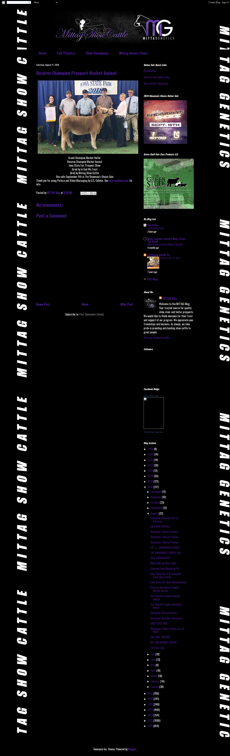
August (155, 513)
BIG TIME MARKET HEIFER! (163, 642)
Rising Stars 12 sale (170, 258)
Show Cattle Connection (156, 83)
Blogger (132, 749)
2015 (151, 704)
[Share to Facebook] (91, 193)
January (155, 687)
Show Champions (97, 53)
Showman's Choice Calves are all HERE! (167, 630)
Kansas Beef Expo (155, 228)
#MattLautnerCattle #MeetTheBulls (165, 244)
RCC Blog (152, 279)
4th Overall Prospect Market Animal (165, 597)
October (155, 502)
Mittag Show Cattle (151, 396)
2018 (151, 487)
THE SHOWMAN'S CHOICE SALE (165, 553)
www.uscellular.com (119, 181)
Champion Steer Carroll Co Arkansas (164, 519)
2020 (151, 476)
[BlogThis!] (85, 193)
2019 (151, 481)
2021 (151, 471)
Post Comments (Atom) (91, 314)
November (156, 497)
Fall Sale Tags (157, 648)
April (153, 671)
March (154, 676)
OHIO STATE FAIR (158, 623)
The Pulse (152, 225)
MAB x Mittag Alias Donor (163, 563)
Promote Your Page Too (153, 432)
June (153, 660)
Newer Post (43, 304)
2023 (151, 460)
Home (42, 53)
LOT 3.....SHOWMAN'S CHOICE (165, 548)
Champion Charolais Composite (166, 618)
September (157, 508)
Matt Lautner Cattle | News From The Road (166, 240)
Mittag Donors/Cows (133, 53)
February (155, 681)
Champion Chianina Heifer (163, 613)
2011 (150, 726)
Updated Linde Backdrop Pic (164, 569)
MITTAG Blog (169, 298)
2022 (151, 465)
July (153, 654)
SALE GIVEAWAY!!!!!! (160, 558)
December (156, 492)
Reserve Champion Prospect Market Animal (164, 589)
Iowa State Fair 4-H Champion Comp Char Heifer (165, 575)
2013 (151, 715)
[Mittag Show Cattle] (154, 428)
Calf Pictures (66, 53)
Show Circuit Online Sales (157, 77)
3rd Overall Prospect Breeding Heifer (166, 606)
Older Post (126, 304)
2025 (151, 449)
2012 (151, 720)
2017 (150, 693)
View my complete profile (157, 338)
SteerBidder (150, 71)
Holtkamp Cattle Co (158, 255)
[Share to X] (88, 193)
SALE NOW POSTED (160, 526)
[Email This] (82, 193)
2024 (151, 454)
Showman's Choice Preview (164, 532)
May (153, 665)
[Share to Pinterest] (94, 193)
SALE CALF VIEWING (160, 637)
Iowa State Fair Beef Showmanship (168, 582)
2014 (151, 710)
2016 (151, 699)
